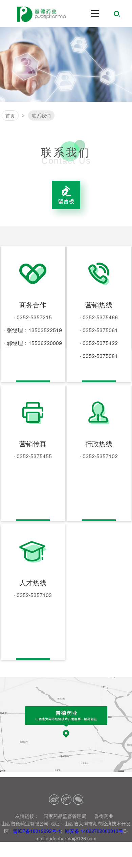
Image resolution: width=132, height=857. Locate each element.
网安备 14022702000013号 (94, 830)
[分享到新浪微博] (54, 799)
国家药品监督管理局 (65, 816)
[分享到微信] (78, 799)
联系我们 (41, 115)
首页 (10, 115)
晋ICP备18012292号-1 (37, 830)
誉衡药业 (103, 816)
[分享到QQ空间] (66, 799)
